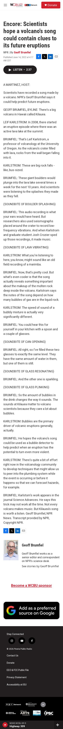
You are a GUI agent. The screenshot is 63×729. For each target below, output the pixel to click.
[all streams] (58, 725)
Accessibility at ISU (17, 684)
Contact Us (12, 655)
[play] (5, 724)
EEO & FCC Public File (18, 670)
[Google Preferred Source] (31, 610)
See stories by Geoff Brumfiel (40, 566)
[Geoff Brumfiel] (10, 550)
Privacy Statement (17, 677)
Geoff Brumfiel (22, 52)
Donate (52, 5)
